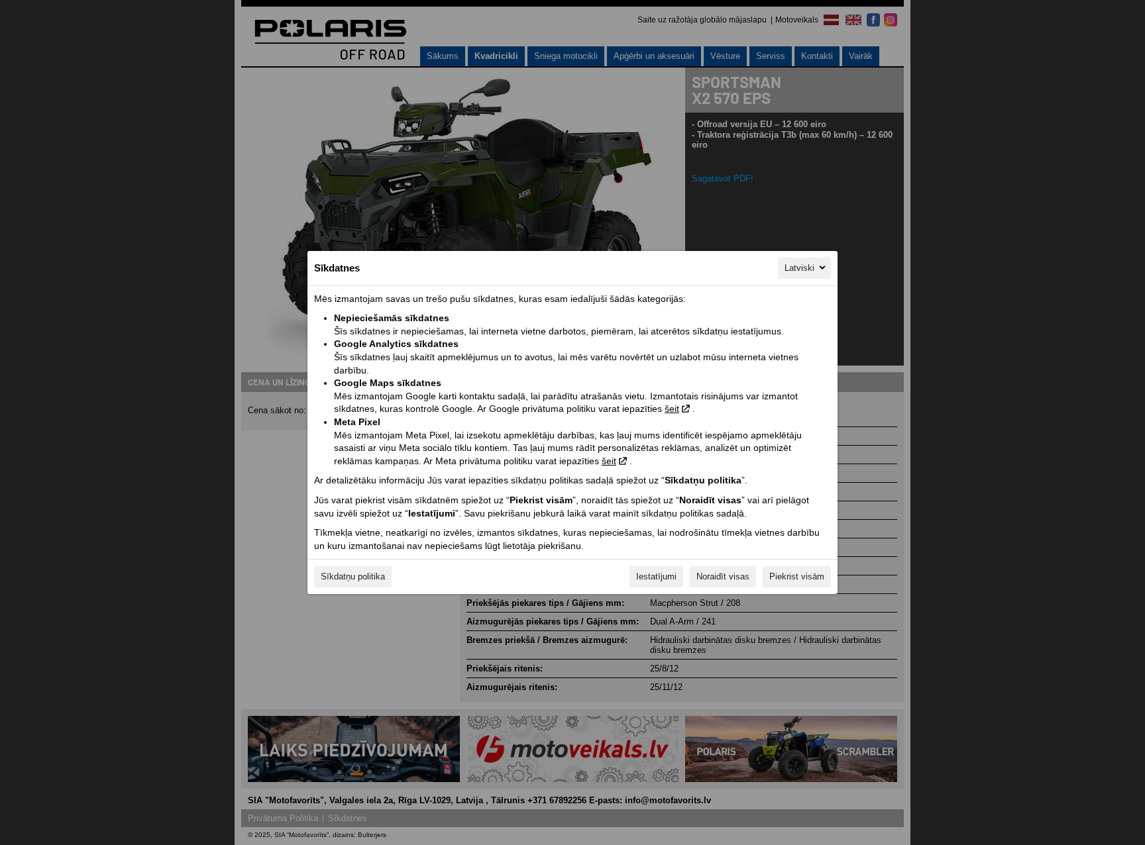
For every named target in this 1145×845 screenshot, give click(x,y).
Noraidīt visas (722, 576)
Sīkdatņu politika (353, 576)
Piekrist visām (796, 576)
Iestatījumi (656, 576)
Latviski (799, 268)
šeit (672, 408)
